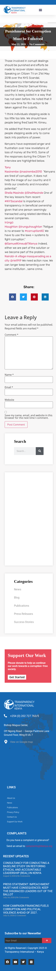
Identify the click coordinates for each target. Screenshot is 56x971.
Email (9, 387)
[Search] (40, 451)
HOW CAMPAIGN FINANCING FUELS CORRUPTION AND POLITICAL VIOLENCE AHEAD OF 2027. (26, 909)
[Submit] (46, 940)
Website (9, 400)
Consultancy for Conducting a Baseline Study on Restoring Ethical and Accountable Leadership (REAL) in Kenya (26, 868)
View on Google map (21, 741)
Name (9, 374)
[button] (40, 9)
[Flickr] (31, 962)
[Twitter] (23, 962)
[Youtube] (15, 962)
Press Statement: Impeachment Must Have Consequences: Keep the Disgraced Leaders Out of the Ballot (28, 889)
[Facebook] (7, 962)
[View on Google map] (6, 742)
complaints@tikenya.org (39, 846)
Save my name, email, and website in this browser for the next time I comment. (28, 416)
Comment (11, 334)
